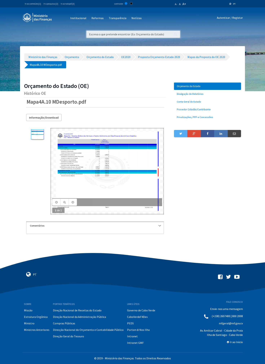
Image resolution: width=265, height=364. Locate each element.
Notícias (136, 18)
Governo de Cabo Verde (141, 310)
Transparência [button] (117, 18)
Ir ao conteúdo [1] (33, 3)
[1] (37, 134)
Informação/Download (44, 117)
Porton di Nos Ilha (138, 330)
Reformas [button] (97, 18)
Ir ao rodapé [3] (67, 3)
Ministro (29, 323)
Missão (28, 310)
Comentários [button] (37, 225)
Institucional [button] (78, 18)
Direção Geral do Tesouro (68, 336)
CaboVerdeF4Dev (137, 317)
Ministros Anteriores (36, 330)
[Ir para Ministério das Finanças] (37, 17)
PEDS (130, 323)
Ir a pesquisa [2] (51, 3)
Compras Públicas (64, 323)
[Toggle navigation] (57, 18)
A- (176, 4)
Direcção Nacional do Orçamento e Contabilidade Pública (88, 330)
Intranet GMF (135, 343)
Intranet (132, 336)
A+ (184, 4)
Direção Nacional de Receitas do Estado (77, 310)
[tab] (95, 225)
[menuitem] (207, 86)
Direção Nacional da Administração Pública (79, 317)
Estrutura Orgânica (36, 317)
